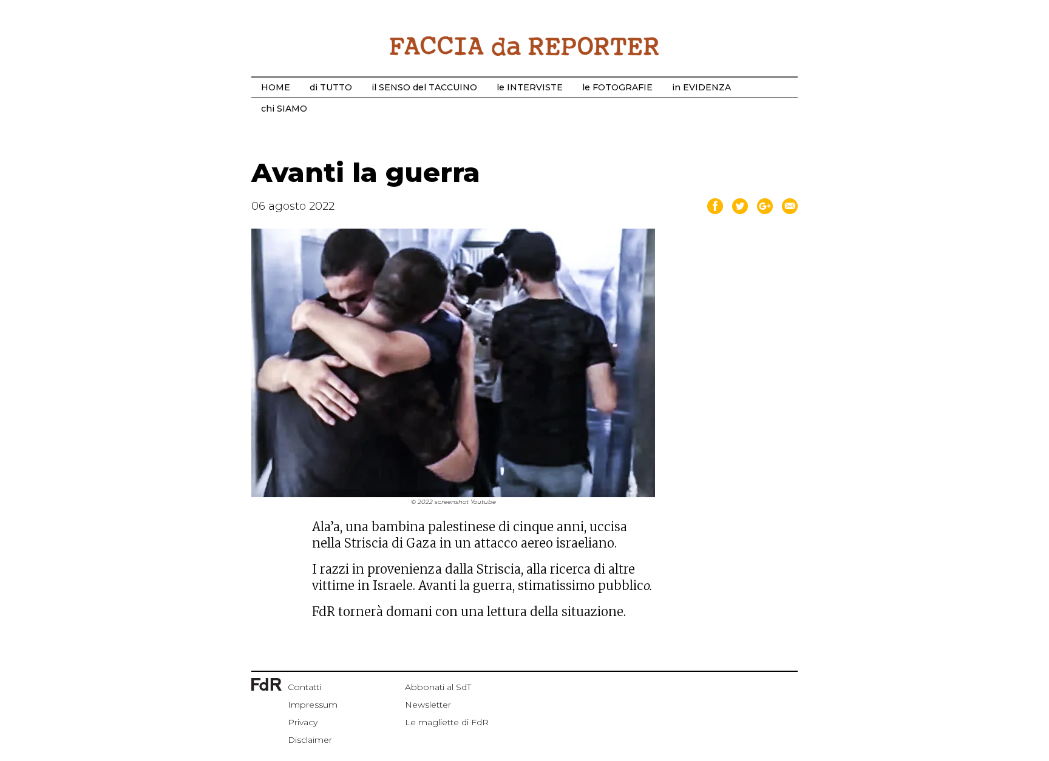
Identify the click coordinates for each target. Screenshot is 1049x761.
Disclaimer (310, 739)
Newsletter (428, 704)
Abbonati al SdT (438, 687)
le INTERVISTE (530, 87)
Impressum (313, 704)
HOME (275, 87)
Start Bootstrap (524, 46)
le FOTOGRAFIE (617, 87)
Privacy (302, 722)
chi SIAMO (284, 108)
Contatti (304, 687)
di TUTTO (331, 87)
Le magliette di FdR (447, 722)
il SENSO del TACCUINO (424, 87)
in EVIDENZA (701, 87)
